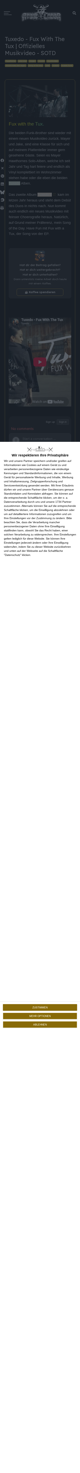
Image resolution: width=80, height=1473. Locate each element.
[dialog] (40, 957)
